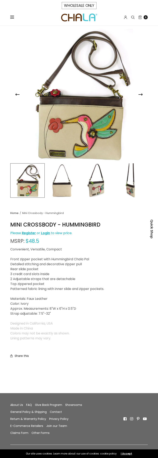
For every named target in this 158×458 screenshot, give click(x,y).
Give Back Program (48, 405)
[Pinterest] (138, 419)
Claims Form (19, 433)
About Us (16, 405)
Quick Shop (151, 229)
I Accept (126, 453)
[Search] (133, 17)
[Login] (125, 17)
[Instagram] (132, 419)
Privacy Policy (59, 419)
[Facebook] (125, 419)
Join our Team (56, 426)
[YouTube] (145, 419)
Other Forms (40, 433)
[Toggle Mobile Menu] (14, 17)
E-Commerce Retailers (26, 426)
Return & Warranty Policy (28, 419)
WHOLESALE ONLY (79, 5)
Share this (22, 356)
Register (29, 233)
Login (45, 233)
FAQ (29, 405)
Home (14, 213)
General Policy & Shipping (28, 412)
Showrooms (73, 405)
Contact (56, 412)
